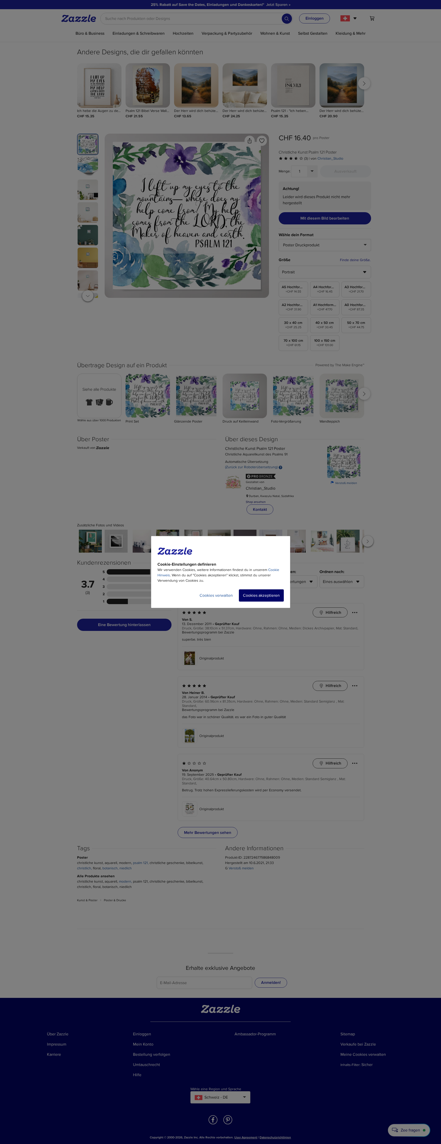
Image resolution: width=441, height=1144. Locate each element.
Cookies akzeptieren (261, 595)
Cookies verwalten (216, 595)
